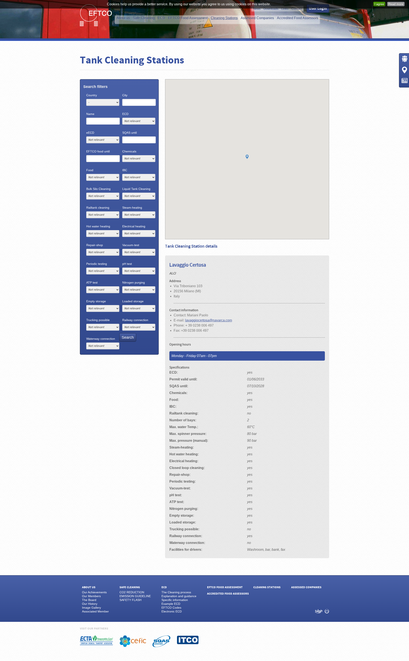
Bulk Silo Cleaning (98, 189)
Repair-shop (94, 245)
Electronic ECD (171, 611)
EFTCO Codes (171, 607)
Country (91, 95)
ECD (161, 18)
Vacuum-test (130, 245)
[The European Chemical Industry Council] (133, 641)
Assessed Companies (257, 18)
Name (90, 114)
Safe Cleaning (144, 18)
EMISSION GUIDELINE (135, 596)
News (257, 8)
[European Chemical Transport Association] (96, 640)
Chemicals (129, 151)
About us (123, 18)
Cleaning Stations (224, 18)
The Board (89, 600)
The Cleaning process (176, 592)
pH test (127, 263)
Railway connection (135, 320)
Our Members (91, 596)
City (124, 95)
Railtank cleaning (97, 207)
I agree (379, 4)
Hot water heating (98, 226)
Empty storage (96, 301)
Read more (395, 4)
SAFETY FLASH (130, 600)
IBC (124, 170)
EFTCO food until (98, 151)
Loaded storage (133, 301)
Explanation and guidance (178, 596)
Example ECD (170, 603)
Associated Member (95, 611)
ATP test (92, 282)
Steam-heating (132, 207)
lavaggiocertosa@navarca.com (208, 320)
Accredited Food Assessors (297, 18)
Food (89, 170)
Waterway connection (100, 338)
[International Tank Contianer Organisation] (188, 639)
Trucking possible (98, 320)
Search (128, 337)
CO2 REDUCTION (132, 592)
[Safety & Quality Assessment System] (161, 641)
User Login (318, 8)
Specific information (174, 600)
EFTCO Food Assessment (188, 18)
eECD (90, 132)
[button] (247, 157)
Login (404, 59)
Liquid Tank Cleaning (136, 189)
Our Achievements (94, 592)
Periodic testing (96, 263)
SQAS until (129, 132)
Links (284, 8)
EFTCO (96, 15)
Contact (296, 8)
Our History (89, 603)
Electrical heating (133, 226)
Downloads (271, 8)
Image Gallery (91, 607)
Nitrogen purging (133, 282)
